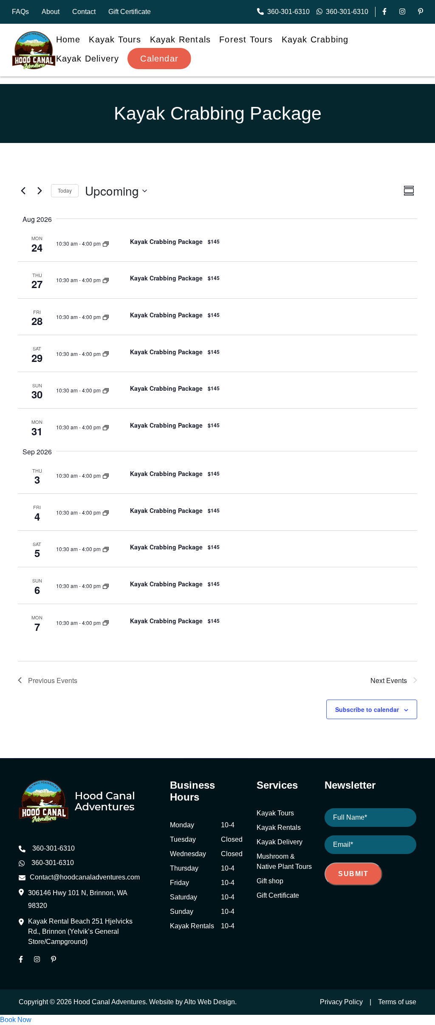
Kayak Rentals (180, 39)
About (50, 11)
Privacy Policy (341, 1001)
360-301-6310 (288, 11)
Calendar (159, 58)
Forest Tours (246, 39)
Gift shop (270, 881)
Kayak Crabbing (315, 39)
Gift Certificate (129, 11)
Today (65, 190)
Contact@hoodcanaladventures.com (85, 877)
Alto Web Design (209, 1001)
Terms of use (397, 1001)
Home (68, 39)
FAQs (20, 11)
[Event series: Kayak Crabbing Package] (106, 243)
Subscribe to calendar (367, 709)
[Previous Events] (23, 191)
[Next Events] (39, 191)
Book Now (15, 1019)
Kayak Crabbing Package (166, 241)
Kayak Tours (115, 39)
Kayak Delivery (87, 58)
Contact (84, 11)
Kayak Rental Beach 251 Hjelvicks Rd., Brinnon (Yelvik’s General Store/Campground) (80, 931)
